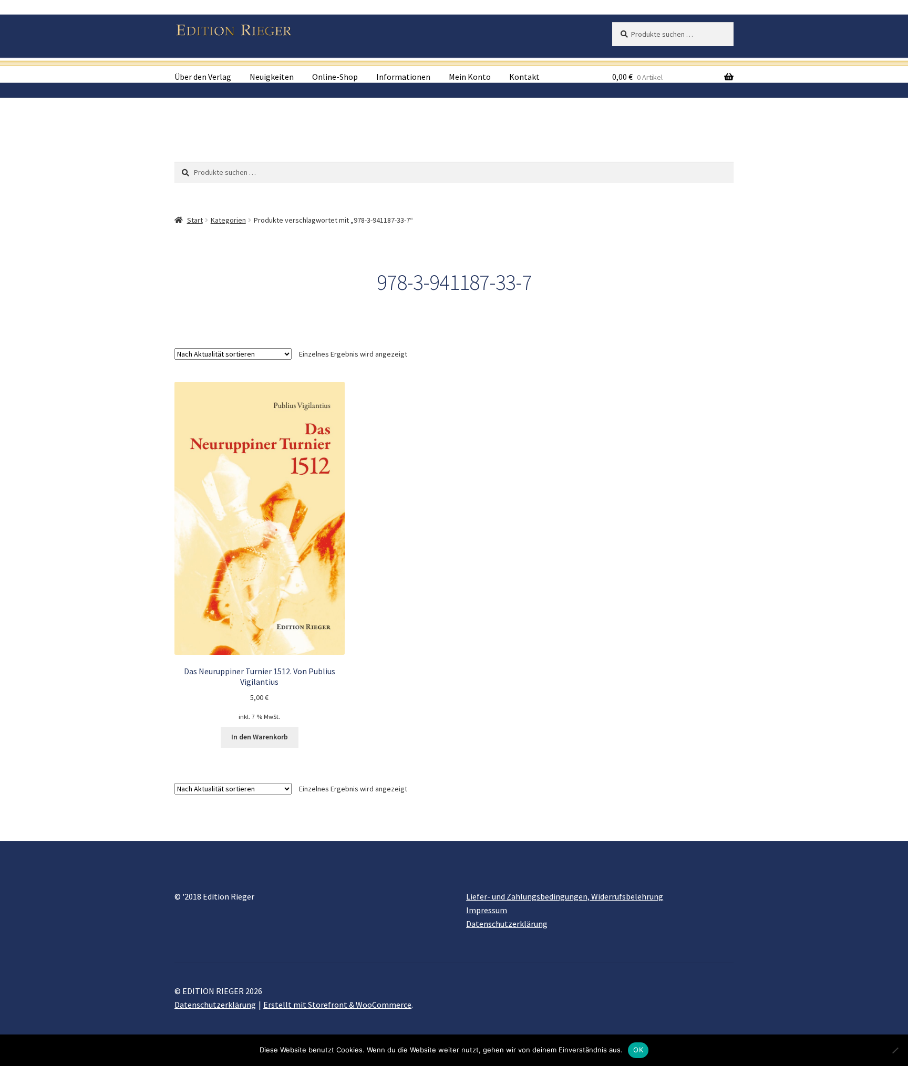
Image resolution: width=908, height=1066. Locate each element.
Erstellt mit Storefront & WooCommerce (337, 1004)
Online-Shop (335, 76)
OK (638, 1050)
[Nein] (895, 1050)
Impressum (486, 910)
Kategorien (228, 220)
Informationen (403, 76)
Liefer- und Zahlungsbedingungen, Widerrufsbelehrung (564, 896)
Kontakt (524, 76)
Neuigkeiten (272, 76)
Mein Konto (470, 76)
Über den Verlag (202, 76)
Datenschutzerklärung (507, 923)
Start (195, 220)
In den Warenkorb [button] (259, 736)
